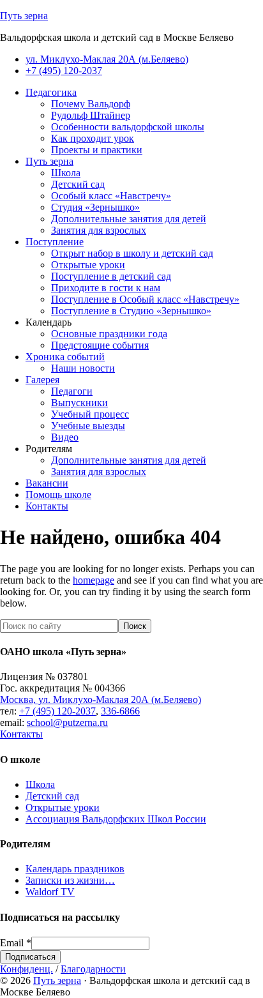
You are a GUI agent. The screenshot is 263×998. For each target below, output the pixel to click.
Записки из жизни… (70, 880)
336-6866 (120, 711)
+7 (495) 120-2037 (57, 711)
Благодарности (93, 969)
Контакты (21, 734)
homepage (93, 580)
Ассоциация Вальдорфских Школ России (116, 818)
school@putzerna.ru (67, 722)
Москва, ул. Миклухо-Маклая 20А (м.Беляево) (100, 699)
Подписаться (30, 957)
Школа (40, 784)
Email (15, 942)
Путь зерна (24, 15)
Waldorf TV (50, 891)
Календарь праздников (75, 868)
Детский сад (52, 795)
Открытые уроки (63, 807)
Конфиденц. (26, 969)
